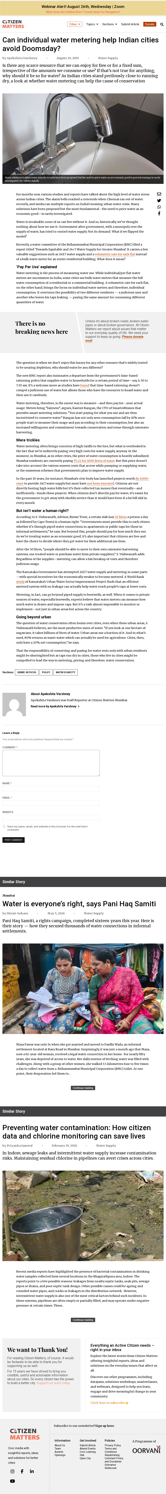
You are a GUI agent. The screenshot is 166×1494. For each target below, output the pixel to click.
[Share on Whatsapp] (159, 207)
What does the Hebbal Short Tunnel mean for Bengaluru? (83, 12)
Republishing (112, 1455)
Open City (85, 1458)
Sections (108, 24)
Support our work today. (54, 1383)
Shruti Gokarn (17, 913)
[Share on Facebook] (159, 213)
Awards (59, 1451)
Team (58, 1448)
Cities (73, 24)
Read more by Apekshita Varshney (53, 706)
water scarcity (65, 672)
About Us (60, 1445)
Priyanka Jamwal (20, 1145)
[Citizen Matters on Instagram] (12, 1471)
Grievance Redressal (110, 1466)
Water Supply (108, 58)
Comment (10, 747)
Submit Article (130, 24)
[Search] (162, 24)
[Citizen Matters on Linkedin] (32, 1471)
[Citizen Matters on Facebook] (22, 1471)
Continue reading (83, 1088)
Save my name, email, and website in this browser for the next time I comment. (47, 828)
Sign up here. (105, 1426)
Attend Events (88, 1448)
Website (7, 812)
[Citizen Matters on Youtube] (12, 1481)
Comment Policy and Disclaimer (114, 1460)
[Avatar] (14, 704)
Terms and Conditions (111, 1450)
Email (7, 797)
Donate (149, 24)
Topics (91, 24)
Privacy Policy (113, 1445)
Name (7, 783)
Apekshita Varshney (22, 58)
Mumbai (8, 895)
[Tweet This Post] (159, 200)
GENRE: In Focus (26, 672)
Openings (60, 1455)
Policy (46, 672)
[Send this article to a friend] (159, 194)
